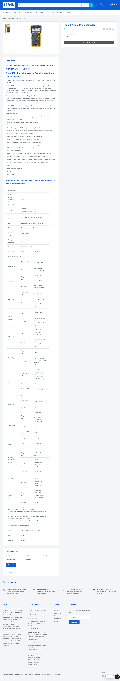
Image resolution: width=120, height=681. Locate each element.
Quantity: (66, 36)
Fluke (65, 29)
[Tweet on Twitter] (110, 29)
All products (11, 18)
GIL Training (39, 12)
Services (15, 12)
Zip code (46, 555)
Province (27, 555)
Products (5, 12)
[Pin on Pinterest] (107, 29)
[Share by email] (113, 29)
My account (99, 6)
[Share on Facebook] (104, 29)
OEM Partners (50, 12)
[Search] (91, 5)
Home (4, 18)
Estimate (10, 565)
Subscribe (74, 622)
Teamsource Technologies (53, 674)
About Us (59, 12)
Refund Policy (9, 573)
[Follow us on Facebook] (103, 676)
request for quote (89, 42)
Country (8, 555)
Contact (68, 12)
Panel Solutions (27, 12)
